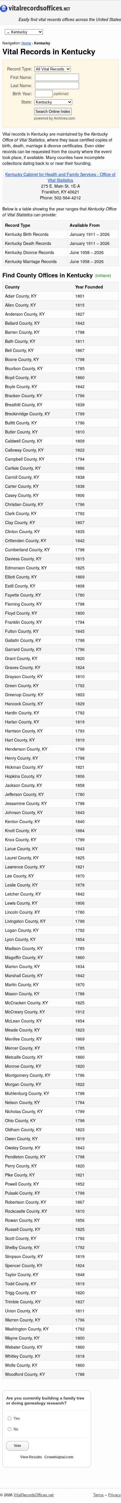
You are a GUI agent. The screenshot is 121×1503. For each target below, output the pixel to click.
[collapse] (103, 276)
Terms (98, 1494)
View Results (31, 1457)
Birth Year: (22, 93)
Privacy (114, 1494)
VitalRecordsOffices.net (34, 1494)
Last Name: (21, 85)
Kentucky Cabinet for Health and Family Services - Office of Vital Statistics (60, 177)
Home (26, 42)
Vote (17, 1446)
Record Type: (19, 69)
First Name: (21, 77)
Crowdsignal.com (58, 1457)
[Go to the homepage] (35, 8)
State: (26, 102)
